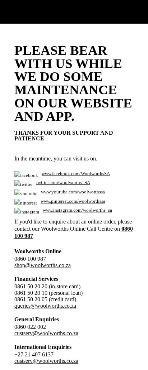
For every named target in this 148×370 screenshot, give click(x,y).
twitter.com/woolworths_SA (63, 182)
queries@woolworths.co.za (45, 306)
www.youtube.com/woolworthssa (73, 191)
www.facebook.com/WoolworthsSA (76, 173)
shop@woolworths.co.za (42, 265)
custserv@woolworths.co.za (46, 333)
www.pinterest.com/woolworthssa (73, 201)
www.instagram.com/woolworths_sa (77, 210)
